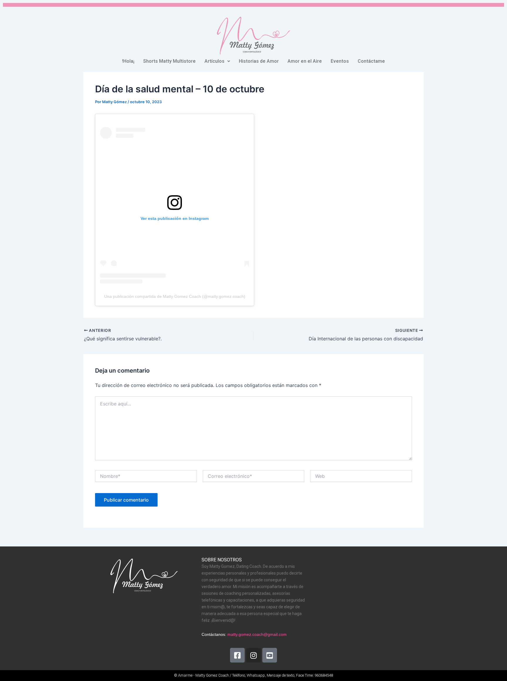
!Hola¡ (128, 61)
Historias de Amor (259, 61)
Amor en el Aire (305, 61)
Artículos (214, 61)
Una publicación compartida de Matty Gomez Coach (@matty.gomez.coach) (174, 296)
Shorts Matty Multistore (169, 61)
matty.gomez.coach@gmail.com (257, 634)
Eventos (340, 61)
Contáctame (371, 61)
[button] (217, 61)
